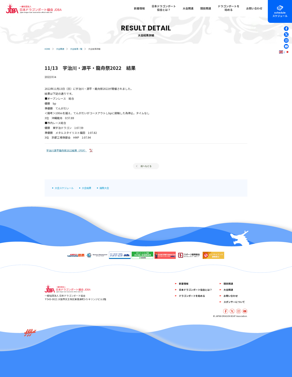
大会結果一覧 (76, 48)
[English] (281, 52)
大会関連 (60, 48)
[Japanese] (287, 52)
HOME (47, 48)
